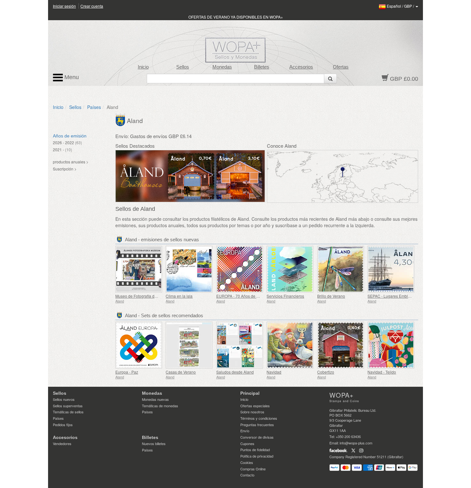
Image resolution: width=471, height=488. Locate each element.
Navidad (274, 372)
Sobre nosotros (252, 411)
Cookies (246, 462)
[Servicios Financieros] (290, 269)
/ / (401, 6)
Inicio (143, 67)
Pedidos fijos (63, 424)
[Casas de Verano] (189, 345)
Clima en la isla (179, 296)
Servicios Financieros (285, 296)
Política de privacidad (256, 456)
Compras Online (253, 468)
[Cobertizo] (340, 345)
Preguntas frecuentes (257, 424)
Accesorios (301, 67)
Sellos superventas (68, 405)
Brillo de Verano (331, 296)
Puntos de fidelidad (255, 449)
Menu (71, 77)
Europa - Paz (126, 372)
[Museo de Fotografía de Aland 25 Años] (138, 269)
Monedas (222, 67)
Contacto (247, 474)
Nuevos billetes (154, 443)
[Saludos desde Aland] (239, 345)
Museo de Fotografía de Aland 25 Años (149, 296)
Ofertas (341, 67)
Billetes (261, 67)
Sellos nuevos (64, 399)
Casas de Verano (181, 372)
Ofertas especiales (255, 405)
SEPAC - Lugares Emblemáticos (396, 296)
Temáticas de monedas (160, 405)
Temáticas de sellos (68, 411)
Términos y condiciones (258, 418)
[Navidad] (290, 345)
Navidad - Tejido (382, 372)
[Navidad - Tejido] (391, 345)
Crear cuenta (91, 6)
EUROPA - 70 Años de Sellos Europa (248, 296)
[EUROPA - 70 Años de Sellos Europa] (239, 269)
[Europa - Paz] (138, 345)
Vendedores (62, 443)
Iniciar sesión (64, 6)
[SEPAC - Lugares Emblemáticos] (391, 269)
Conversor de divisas (257, 437)
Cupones (247, 443)
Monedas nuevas (155, 399)
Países (94, 107)
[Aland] (121, 119)
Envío (244, 430)
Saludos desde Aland (235, 372)
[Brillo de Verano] (340, 269)
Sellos (182, 67)
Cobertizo (325, 372)
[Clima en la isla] (189, 269)
